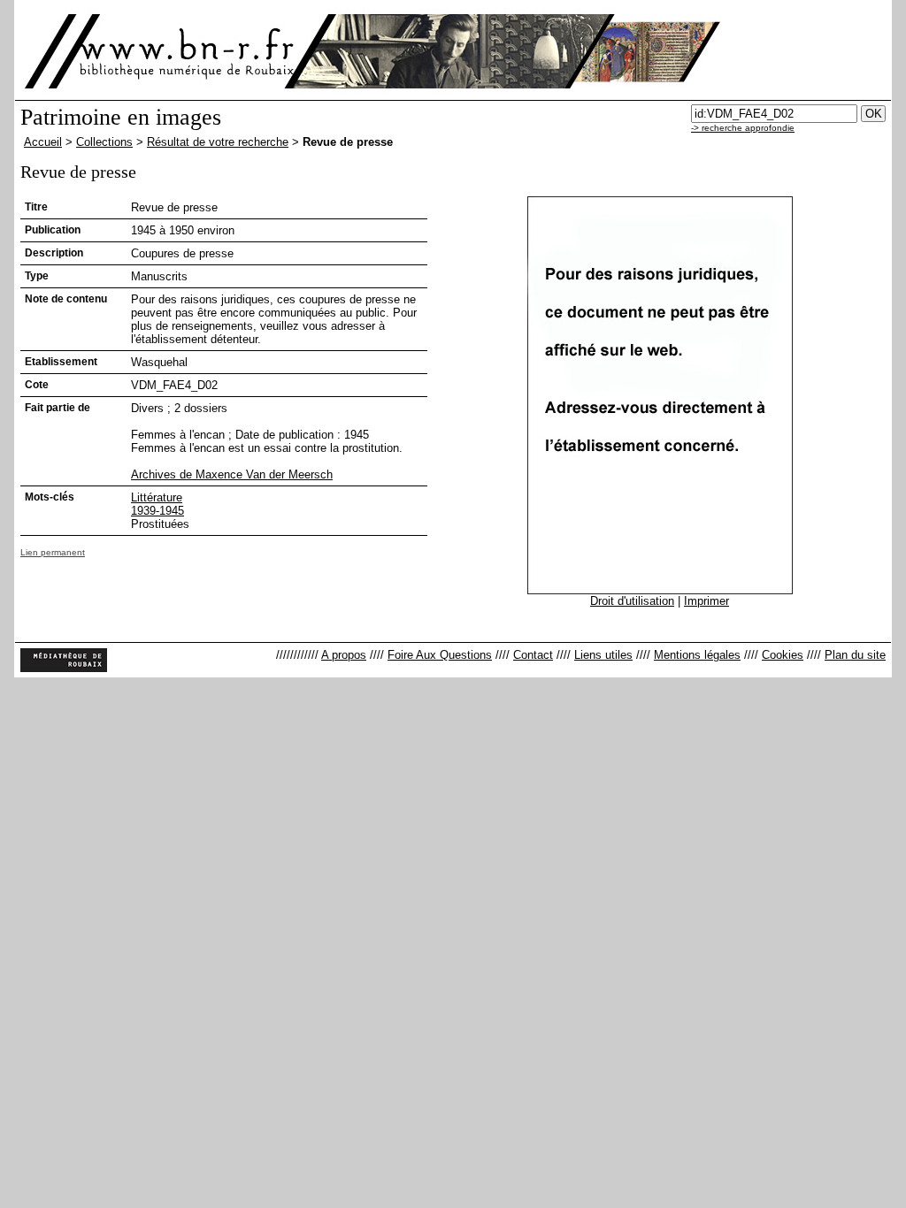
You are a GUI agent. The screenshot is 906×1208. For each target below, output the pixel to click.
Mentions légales (697, 654)
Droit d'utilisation (632, 601)
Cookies (782, 654)
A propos (343, 654)
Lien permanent (52, 552)
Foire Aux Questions (440, 654)
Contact (533, 654)
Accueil (43, 142)
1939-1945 (157, 510)
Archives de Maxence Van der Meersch (232, 474)
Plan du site (855, 654)
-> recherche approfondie (743, 128)
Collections (104, 142)
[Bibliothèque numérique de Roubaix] (160, 51)
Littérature (156, 497)
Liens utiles (603, 654)
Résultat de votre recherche (217, 142)
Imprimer (706, 601)
